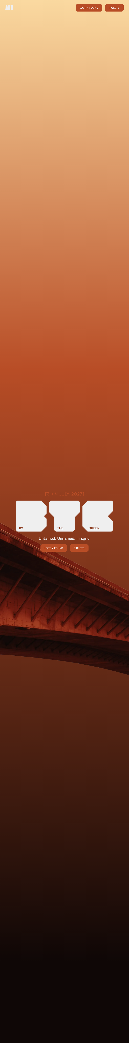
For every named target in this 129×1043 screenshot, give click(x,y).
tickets (79, 548)
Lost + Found (89, 7)
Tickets (114, 7)
